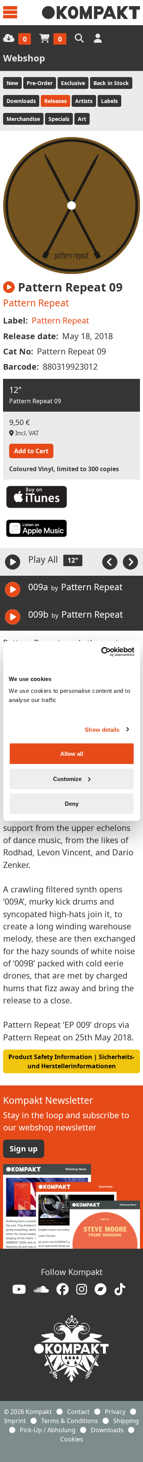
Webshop (24, 58)
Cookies (71, 1439)
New (12, 83)
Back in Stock (111, 83)
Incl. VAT (26, 433)
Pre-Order (40, 83)
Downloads (21, 101)
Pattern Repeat (36, 302)
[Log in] (98, 38)
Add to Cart (31, 451)
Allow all (71, 753)
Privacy (115, 1411)
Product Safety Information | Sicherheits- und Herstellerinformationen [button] (71, 1061)
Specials (58, 118)
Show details (102, 729)
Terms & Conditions (69, 1421)
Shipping (126, 1421)
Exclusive (73, 83)
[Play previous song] (110, 561)
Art (82, 118)
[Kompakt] (91, 12)
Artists (84, 101)
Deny (72, 803)
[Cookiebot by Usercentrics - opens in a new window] (101, 652)
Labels (109, 101)
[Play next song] (130, 561)
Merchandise (23, 118)
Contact (78, 1411)
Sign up (24, 1148)
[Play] (12, 562)
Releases (55, 101)
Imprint (15, 1421)
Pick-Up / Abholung (48, 1430)
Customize (67, 778)
